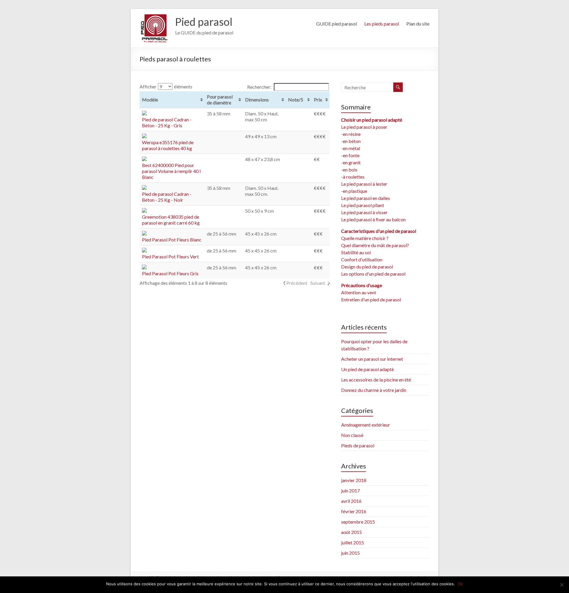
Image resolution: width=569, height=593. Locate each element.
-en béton (351, 141)
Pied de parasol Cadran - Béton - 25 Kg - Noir (166, 197)
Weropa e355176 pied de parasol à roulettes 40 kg (168, 145)
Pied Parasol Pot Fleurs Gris (170, 273)
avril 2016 (351, 501)
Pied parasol (203, 21)
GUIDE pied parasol (336, 23)
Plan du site (417, 23)
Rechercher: (259, 87)
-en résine (351, 134)
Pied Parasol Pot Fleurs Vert (170, 256)
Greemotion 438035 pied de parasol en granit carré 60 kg (171, 219)
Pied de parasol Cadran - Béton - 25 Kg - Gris (166, 122)
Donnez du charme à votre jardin (373, 390)
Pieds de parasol (357, 445)
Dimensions (257, 99)
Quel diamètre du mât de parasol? (375, 245)
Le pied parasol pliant (362, 205)
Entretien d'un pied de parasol (371, 299)
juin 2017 (350, 490)
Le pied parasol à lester (364, 184)
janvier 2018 (353, 480)
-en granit (351, 162)
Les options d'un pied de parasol (373, 273)
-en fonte (350, 155)
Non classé (352, 435)
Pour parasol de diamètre (220, 99)
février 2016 (353, 511)
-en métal (350, 148)
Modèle (150, 99)
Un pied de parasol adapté (367, 369)
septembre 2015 (358, 521)
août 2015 (351, 532)
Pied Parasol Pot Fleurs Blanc (172, 239)
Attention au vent (358, 292)
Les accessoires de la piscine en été (376, 379)
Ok (460, 583)
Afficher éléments (166, 86)
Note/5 (295, 99)
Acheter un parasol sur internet (372, 359)
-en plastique (354, 191)
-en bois (349, 169)
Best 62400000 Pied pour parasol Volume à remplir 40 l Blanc (171, 171)
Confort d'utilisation (361, 259)
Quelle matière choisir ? (365, 238)
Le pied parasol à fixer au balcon (373, 219)
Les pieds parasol (381, 23)
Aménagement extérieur (365, 424)
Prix (318, 99)
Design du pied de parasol (367, 266)
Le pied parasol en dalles (365, 198)
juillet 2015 (352, 542)
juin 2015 (350, 553)
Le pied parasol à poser (364, 127)
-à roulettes (353, 176)
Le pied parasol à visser (364, 212)
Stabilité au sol (356, 252)
